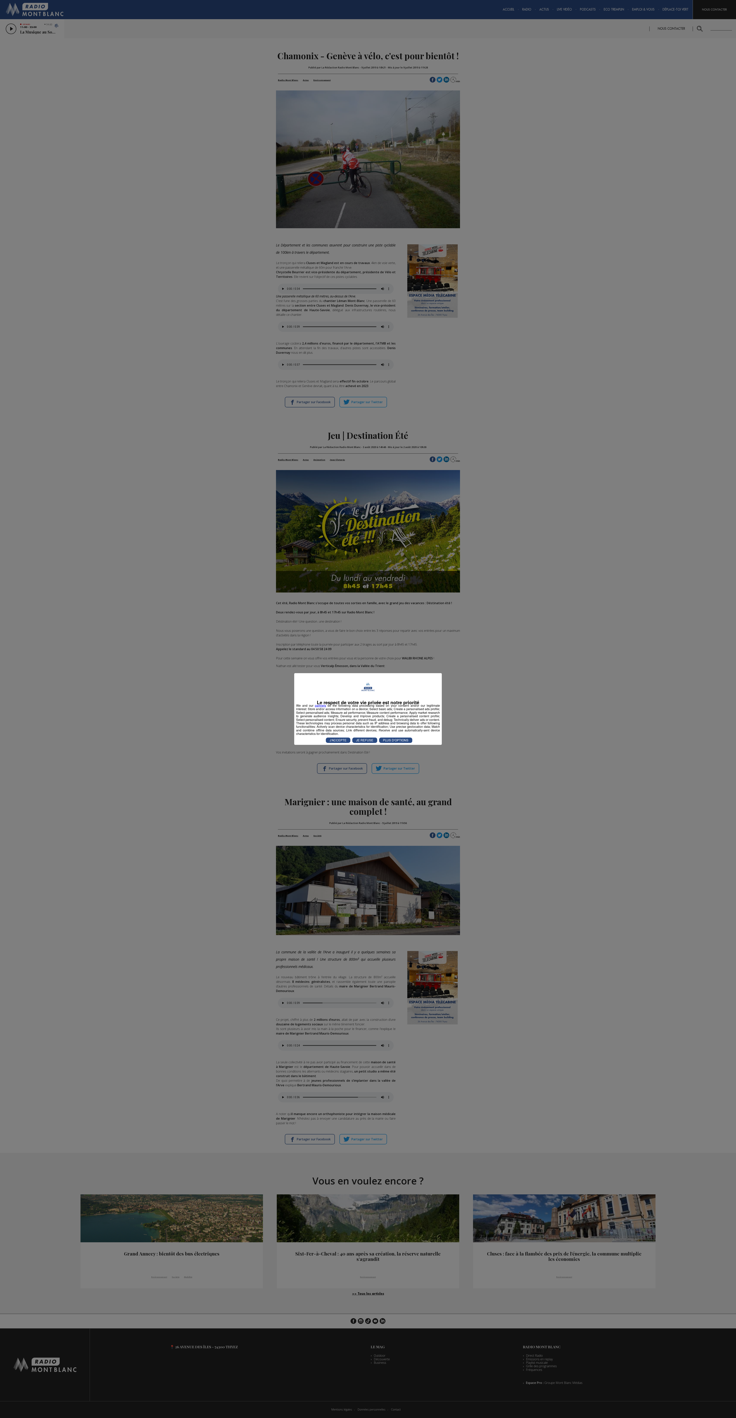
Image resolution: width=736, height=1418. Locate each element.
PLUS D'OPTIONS (395, 740)
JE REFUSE (364, 740)
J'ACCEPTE (338, 740)
